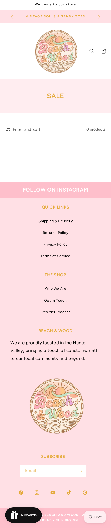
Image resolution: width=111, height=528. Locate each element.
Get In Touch (55, 300)
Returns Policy (55, 233)
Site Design (67, 520)
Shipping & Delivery (55, 221)
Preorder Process (55, 312)
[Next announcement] (99, 16)
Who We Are (55, 288)
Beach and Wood (61, 515)
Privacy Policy (55, 244)
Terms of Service (55, 256)
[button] (92, 51)
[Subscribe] (80, 471)
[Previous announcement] (12, 16)
